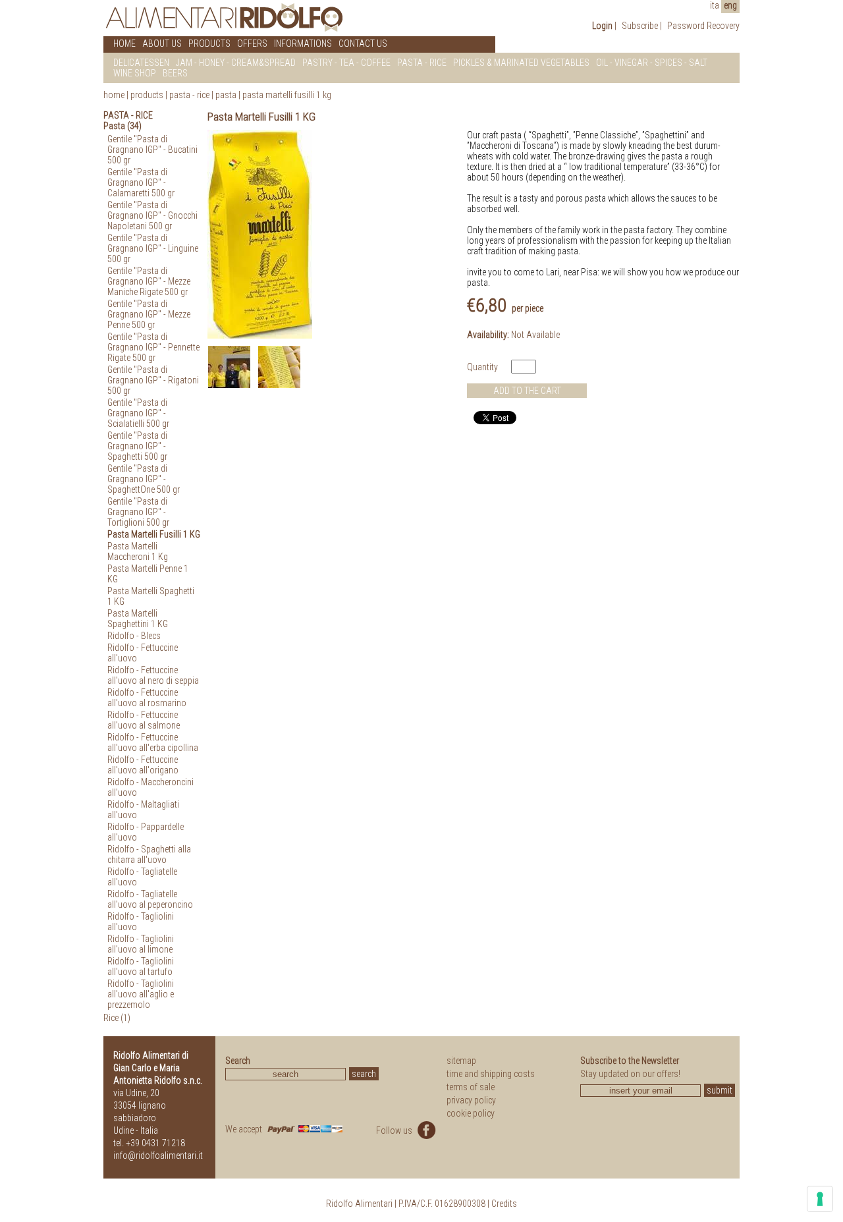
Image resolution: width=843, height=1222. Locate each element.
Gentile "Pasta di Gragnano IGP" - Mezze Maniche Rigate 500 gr (148, 281)
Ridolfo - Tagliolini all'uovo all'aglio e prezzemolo (140, 994)
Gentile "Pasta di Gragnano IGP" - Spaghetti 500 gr (137, 446)
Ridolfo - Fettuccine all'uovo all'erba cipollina (152, 742)
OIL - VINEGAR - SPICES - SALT (651, 62)
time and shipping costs (491, 1074)
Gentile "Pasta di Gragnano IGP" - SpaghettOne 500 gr (143, 479)
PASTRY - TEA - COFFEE (346, 62)
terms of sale (471, 1087)
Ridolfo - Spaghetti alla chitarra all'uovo (149, 854)
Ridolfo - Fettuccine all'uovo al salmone (143, 720)
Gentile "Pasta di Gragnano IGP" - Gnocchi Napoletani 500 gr (152, 215)
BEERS (175, 73)
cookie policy (471, 1113)
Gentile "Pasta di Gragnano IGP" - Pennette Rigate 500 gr (153, 347)
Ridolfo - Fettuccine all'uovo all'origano (142, 764)
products (146, 95)
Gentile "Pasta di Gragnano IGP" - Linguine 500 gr (152, 248)
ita (714, 5)
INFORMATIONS (303, 43)
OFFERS (252, 43)
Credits (504, 1203)
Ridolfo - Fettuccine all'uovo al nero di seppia (153, 675)
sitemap (461, 1060)
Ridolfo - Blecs (134, 635)
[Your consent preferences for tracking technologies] (819, 1198)
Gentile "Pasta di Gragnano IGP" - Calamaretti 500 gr (141, 182)
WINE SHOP (134, 73)
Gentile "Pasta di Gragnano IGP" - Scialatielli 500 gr (138, 413)
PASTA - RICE (422, 62)
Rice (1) (116, 1018)
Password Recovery (703, 25)
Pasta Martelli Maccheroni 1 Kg (137, 551)
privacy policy (471, 1100)
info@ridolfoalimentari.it (158, 1155)
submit (719, 1090)
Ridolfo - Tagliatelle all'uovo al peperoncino (150, 899)
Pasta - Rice (189, 95)
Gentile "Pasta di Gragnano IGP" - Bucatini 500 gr (152, 149)
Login (602, 25)
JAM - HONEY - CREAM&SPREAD (236, 62)
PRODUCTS (209, 43)
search (364, 1074)
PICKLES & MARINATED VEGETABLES (521, 62)
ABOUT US (162, 43)
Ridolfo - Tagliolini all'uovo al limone (140, 944)
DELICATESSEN (141, 62)
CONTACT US (363, 43)
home (113, 95)
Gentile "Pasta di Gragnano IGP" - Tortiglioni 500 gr (138, 512)
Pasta (225, 95)
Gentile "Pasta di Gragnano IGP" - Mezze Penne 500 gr (148, 314)
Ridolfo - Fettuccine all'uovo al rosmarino (146, 697)
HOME (124, 43)
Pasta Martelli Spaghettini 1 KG (137, 618)
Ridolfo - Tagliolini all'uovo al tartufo (140, 966)
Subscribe (640, 25)
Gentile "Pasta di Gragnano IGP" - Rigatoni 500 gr (153, 380)
